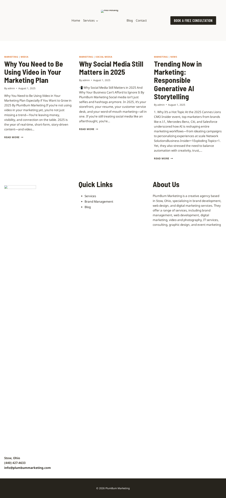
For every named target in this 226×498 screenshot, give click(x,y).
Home (76, 20)
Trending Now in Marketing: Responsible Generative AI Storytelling (178, 80)
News (173, 56)
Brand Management (99, 201)
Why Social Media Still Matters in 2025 (111, 67)
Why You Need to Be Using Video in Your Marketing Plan (33, 71)
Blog (130, 20)
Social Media (104, 56)
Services (89, 20)
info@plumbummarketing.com (27, 468)
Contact (141, 20)
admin (11, 88)
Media (24, 56)
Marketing (11, 56)
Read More (13, 137)
